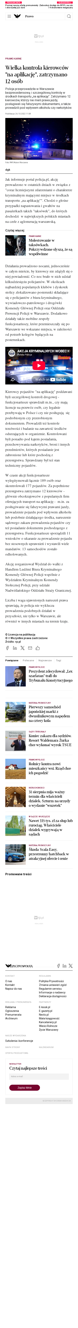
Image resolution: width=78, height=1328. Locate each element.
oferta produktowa (16, 1053)
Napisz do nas (13, 988)
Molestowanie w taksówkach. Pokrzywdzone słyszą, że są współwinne (51, 247)
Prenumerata (13, 1014)
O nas (8, 981)
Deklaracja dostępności (52, 996)
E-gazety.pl (45, 1010)
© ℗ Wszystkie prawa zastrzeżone (26, 638)
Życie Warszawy (48, 1029)
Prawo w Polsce (37, 667)
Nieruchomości (36, 788)
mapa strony (12, 1047)
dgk (7, 169)
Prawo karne (13, 58)
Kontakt (10, 984)
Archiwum (11, 1018)
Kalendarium (46, 1047)
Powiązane (11, 660)
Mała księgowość (49, 1018)
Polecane (28, 660)
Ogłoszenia (12, 1010)
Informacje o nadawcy (52, 992)
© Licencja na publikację (20, 634)
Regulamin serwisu (50, 988)
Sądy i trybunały (37, 732)
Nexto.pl (44, 1014)
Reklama (10, 1007)
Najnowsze (45, 660)
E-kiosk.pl (44, 1007)
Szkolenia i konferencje (19, 1040)
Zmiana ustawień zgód (52, 984)
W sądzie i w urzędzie (39, 817)
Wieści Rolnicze (48, 1025)
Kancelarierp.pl (48, 1022)
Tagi (58, 660)
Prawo (29, 16)
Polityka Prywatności (51, 981)
